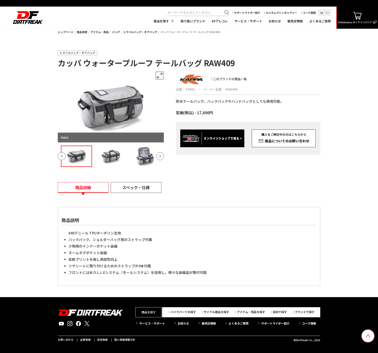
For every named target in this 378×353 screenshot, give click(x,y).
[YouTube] (61, 323)
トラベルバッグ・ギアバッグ (140, 32)
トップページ (66, 32)
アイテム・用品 (100, 32)
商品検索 (82, 32)
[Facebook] (78, 323)
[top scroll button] (367, 335)
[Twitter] (86, 323)
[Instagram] (69, 323)
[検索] (227, 12)
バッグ (116, 32)
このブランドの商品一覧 (230, 79)
